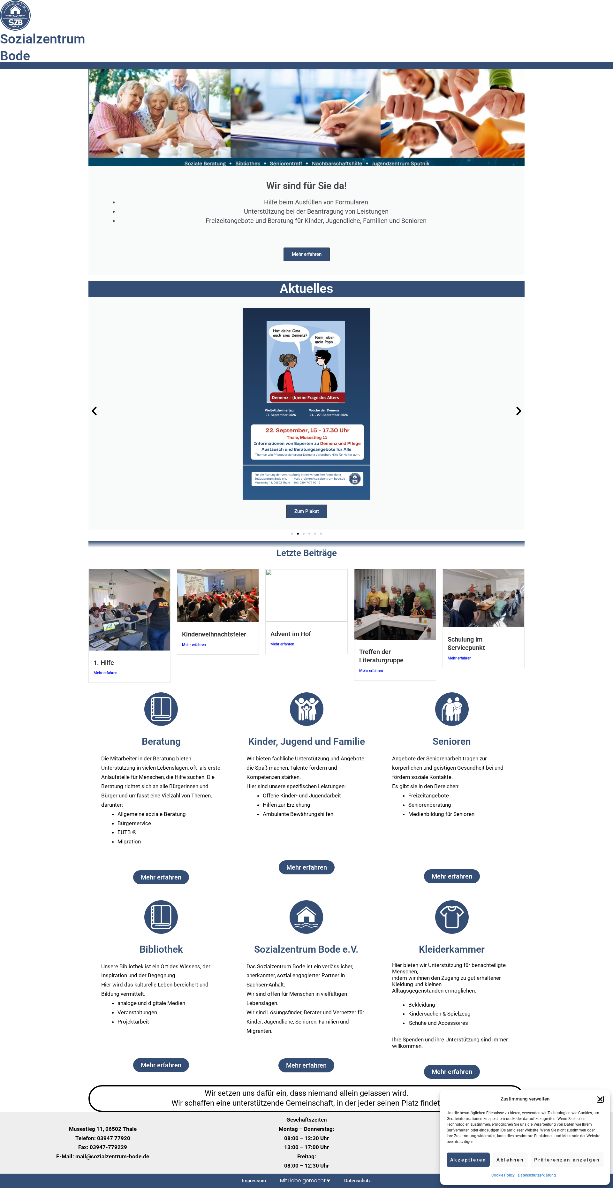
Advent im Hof (290, 634)
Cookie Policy (503, 1175)
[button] (600, 1099)
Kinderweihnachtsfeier (214, 634)
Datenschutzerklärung (537, 1175)
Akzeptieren (468, 1160)
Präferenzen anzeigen (567, 1160)
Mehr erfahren (307, 254)
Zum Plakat (306, 511)
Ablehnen (510, 1160)
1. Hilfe (104, 662)
